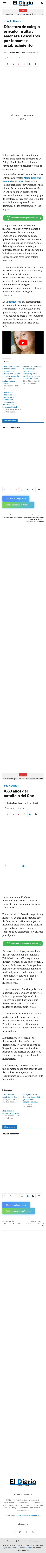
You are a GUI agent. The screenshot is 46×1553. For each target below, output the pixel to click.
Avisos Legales (34, 1541)
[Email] (33, 489)
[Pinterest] (18, 64)
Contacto (10, 1541)
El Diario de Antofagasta (16, 53)
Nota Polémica (12, 21)
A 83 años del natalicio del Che (12, 517)
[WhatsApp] (24, 64)
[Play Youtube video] (23, 342)
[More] (35, 64)
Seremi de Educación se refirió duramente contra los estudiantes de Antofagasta (34, 519)
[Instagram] (19, 1531)
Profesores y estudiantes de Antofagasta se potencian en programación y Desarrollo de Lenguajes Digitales (10, 399)
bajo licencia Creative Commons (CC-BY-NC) (18, 1548)
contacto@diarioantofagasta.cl (28, 1515)
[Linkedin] (29, 64)
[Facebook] (7, 64)
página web (15, 302)
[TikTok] (26, 1532)
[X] (13, 64)
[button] (4, 3)
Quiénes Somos (21, 1541)
